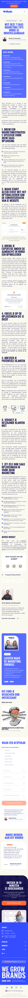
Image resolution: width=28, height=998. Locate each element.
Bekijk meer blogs (7, 702)
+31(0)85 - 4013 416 (10, 933)
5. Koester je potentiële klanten (11, 84)
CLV (22, 177)
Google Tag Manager (9, 501)
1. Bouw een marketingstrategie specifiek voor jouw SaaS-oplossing (13, 58)
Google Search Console (9, 505)
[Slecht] (7, 566)
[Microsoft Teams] (17, 581)
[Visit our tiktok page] (21, 987)
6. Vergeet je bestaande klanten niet (13, 89)
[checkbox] (2, 750)
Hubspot (20, 281)
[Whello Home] (7, 12)
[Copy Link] (22, 581)
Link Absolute (14, 855)
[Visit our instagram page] (16, 987)
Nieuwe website (8, 759)
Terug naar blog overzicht (13, 575)
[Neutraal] (14, 566)
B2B (21, 20)
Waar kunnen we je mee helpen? (10, 747)
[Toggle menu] (24, 11)
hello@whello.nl (9, 931)
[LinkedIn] (3, 581)
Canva (5, 531)
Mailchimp (6, 519)
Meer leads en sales (10, 753)
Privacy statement (7, 995)
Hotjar (4, 509)
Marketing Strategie (11, 20)
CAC (14, 175)
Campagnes (8, 756)
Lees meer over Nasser (8, 618)
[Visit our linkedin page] (7, 987)
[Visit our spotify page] (12, 987)
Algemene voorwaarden (19, 995)
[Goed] (20, 566)
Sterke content (8, 762)
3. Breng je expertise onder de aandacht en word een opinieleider (13, 72)
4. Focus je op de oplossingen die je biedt (13, 79)
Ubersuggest (6, 515)
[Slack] (12, 581)
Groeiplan (7, 750)
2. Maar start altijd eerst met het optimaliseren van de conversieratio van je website (13, 65)
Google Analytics (7, 497)
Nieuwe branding (9, 764)
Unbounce (6, 527)
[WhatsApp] (8, 581)
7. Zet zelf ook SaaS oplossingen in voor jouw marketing (12, 94)
